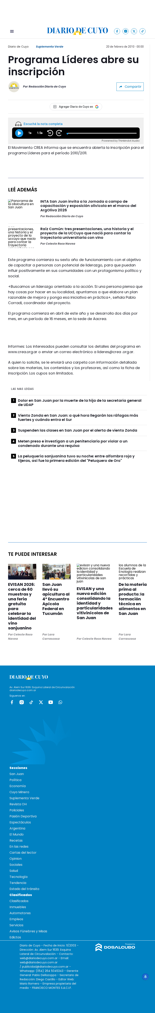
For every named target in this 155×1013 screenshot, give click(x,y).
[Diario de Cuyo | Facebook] (117, 31)
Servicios (16, 925)
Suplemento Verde (49, 47)
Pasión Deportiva (23, 816)
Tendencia (17, 883)
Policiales (16, 810)
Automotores (20, 913)
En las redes (18, 846)
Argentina (17, 828)
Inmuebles (17, 907)
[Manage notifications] (145, 976)
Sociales (15, 864)
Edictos (15, 937)
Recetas (16, 840)
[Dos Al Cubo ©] (115, 950)
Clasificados (18, 901)
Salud (13, 870)
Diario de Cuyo (18, 47)
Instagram (21, 702)
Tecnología (18, 876)
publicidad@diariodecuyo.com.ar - (46, 967)
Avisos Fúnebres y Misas (28, 931)
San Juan (16, 774)
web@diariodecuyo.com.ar (39, 958)
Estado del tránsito (24, 889)
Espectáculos (20, 822)
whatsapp (60, 702)
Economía (17, 786)
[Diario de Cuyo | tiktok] (142, 31)
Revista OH (18, 804)
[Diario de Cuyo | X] (134, 31)
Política (15, 780)
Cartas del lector (23, 852)
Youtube (50, 702)
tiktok (31, 702)
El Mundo (16, 834)
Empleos (16, 919)
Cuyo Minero (19, 792)
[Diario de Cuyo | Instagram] (125, 31)
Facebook (11, 702)
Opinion (15, 858)
